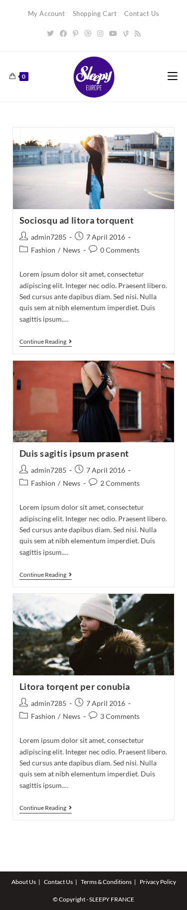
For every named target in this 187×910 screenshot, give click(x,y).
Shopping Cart (95, 14)
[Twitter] (50, 33)
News (71, 250)
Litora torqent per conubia (75, 686)
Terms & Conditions (106, 881)
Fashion (43, 250)
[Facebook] (63, 33)
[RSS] (138, 33)
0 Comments (120, 250)
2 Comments (120, 483)
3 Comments (120, 716)
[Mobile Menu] (173, 77)
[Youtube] (113, 33)
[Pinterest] (75, 33)
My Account (46, 14)
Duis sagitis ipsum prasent (74, 453)
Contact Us (141, 14)
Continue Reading (45, 342)
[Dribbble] (87, 33)
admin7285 (48, 237)
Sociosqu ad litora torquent (76, 220)
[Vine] (126, 33)
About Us (23, 881)
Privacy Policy (158, 881)
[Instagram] (100, 33)
